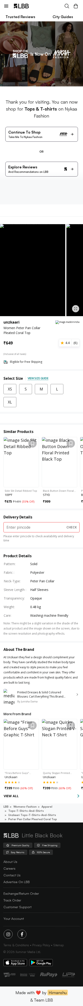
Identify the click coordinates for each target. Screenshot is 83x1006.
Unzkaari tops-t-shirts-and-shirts (32, 815)
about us (10, 862)
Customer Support (17, 907)
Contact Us (12, 875)
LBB (6, 806)
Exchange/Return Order (21, 893)
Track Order (12, 900)
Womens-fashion (25, 806)
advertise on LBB (16, 882)
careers (9, 868)
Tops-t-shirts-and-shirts (26, 811)
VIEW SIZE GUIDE (38, 378)
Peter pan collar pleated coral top (32, 819)
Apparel (47, 806)
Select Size (13, 378)
